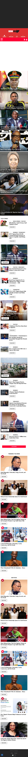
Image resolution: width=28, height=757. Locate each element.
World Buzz (21, 267)
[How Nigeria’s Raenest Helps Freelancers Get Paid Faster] (14, 705)
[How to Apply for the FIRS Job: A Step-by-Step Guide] (4, 349)
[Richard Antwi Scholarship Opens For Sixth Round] (14, 487)
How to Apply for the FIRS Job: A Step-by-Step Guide (18, 349)
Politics (23, 221)
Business (15, 232)
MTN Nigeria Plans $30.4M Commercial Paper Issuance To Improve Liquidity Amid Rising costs (17, 236)
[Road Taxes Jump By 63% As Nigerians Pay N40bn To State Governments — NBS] (4, 280)
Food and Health (23, 335)
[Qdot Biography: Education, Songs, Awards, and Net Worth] (14, 463)
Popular (11, 36)
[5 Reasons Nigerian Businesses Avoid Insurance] (4, 392)
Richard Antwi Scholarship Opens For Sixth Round (14, 496)
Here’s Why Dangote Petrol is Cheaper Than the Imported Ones (17, 382)
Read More (12, 227)
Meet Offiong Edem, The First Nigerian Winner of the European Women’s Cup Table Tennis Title (13, 520)
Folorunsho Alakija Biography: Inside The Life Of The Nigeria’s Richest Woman (13, 739)
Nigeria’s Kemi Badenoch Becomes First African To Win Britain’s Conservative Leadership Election (18, 404)
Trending (23, 36)
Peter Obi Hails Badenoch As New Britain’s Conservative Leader (17, 269)
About (12, 753)
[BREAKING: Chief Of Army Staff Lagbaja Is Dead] (14, 80)
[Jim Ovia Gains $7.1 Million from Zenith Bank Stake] (4, 437)
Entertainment (12, 311)
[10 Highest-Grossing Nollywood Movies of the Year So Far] (14, 310)
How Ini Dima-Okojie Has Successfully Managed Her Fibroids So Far (18, 339)
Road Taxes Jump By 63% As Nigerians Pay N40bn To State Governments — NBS (16, 281)
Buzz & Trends (16, 221)
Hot (17, 36)
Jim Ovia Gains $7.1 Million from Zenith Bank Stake (17, 437)
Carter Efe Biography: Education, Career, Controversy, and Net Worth (11, 544)
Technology (22, 232)
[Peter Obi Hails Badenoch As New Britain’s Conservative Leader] (4, 269)
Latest (4, 36)
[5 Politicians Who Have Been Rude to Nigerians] (4, 326)
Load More (14, 446)
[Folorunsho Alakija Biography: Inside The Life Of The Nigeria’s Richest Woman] (14, 729)
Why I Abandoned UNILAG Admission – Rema (13, 568)
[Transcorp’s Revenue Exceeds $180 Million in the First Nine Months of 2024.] (14, 422)
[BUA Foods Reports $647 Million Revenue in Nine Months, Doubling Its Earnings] (14, 120)
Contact (15, 753)
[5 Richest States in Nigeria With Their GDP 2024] (14, 368)
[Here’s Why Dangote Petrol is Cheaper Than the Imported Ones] (4, 382)
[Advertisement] (14, 14)
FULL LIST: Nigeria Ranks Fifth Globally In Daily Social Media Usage (17, 293)
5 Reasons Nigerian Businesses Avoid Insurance (16, 392)
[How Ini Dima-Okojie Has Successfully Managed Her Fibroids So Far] (4, 336)
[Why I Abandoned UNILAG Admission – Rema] (14, 558)
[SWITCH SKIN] (24, 39)
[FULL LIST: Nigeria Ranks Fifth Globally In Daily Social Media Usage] (4, 292)
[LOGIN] (26, 39)
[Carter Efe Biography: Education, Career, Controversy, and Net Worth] (14, 534)
